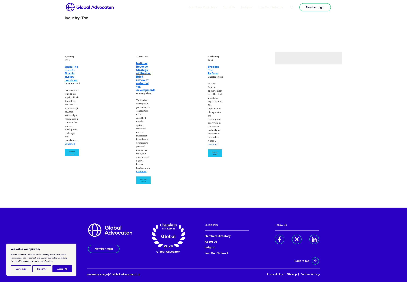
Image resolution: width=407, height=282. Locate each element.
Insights (246, 7)
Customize (20, 268)
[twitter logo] (297, 239)
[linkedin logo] (314, 239)
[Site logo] (90, 7)
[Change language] (338, 7)
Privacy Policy (275, 274)
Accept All (62, 268)
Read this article (72, 153)
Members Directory (203, 7)
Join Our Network (270, 7)
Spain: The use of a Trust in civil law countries (71, 73)
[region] (41, 260)
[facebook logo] (279, 239)
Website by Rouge (97, 274)
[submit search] (291, 7)
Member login (315, 7)
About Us (229, 7)
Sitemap (292, 274)
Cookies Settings (310, 274)
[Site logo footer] (110, 230)
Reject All (41, 268)
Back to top (301, 261)
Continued (70, 144)
